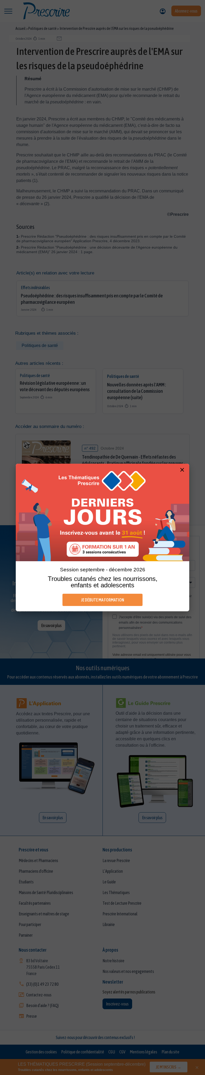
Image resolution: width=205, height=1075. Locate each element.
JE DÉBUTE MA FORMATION (102, 599)
